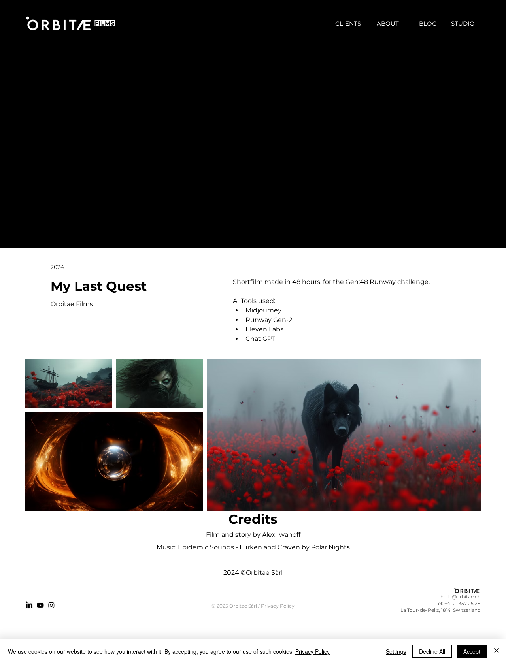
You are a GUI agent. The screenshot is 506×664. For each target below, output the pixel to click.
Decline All (432, 651)
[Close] (496, 651)
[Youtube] (40, 605)
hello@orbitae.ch (460, 597)
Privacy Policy (278, 606)
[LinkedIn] (29, 605)
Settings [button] (396, 651)
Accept (471, 651)
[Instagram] (51, 605)
